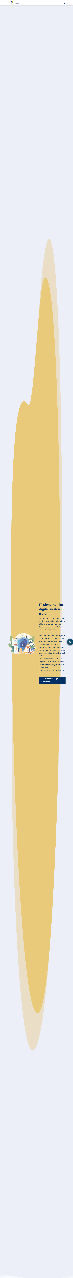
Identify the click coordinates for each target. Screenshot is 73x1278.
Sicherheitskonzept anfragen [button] (50, 680)
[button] (64, 2)
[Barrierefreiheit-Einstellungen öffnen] (70, 642)
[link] (13, 2)
